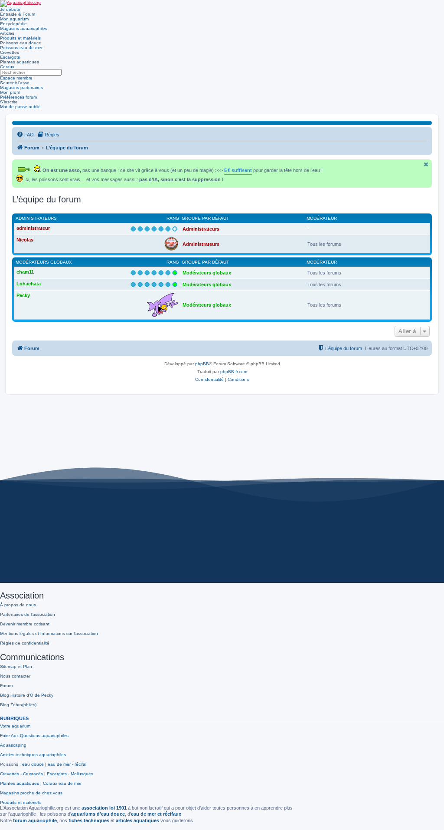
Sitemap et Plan (16, 666)
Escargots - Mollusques (70, 773)
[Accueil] (20, 3)
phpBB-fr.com (233, 371)
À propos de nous (18, 604)
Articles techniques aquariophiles (33, 754)
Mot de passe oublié (20, 106)
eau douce (33, 764)
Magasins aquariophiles (23, 28)
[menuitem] (25, 134)
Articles (7, 33)
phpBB (202, 363)
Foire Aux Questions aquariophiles (34, 735)
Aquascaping (13, 745)
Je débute (10, 9)
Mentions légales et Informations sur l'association (49, 633)
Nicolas (24, 239)
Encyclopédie (13, 23)
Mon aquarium (14, 19)
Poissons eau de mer (21, 47)
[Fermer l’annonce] (426, 164)
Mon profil (10, 92)
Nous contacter (15, 676)
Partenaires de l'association (27, 614)
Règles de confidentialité (24, 643)
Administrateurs (36, 218)
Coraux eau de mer (62, 783)
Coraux (7, 66)
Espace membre (16, 78)
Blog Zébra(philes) (18, 704)
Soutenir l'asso (14, 82)
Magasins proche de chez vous (31, 792)
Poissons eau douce (20, 42)
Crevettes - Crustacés (21, 773)
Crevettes (9, 52)
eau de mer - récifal (67, 764)
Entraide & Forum (17, 14)
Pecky (23, 295)
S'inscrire (9, 101)
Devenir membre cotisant (24, 624)
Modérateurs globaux (44, 262)
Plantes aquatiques (19, 62)
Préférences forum (18, 97)
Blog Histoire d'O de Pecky (26, 695)
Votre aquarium (15, 726)
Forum (6, 685)
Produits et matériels (20, 38)
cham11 (25, 271)
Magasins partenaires (21, 87)
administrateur (33, 228)
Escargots (10, 57)
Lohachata (28, 283)
